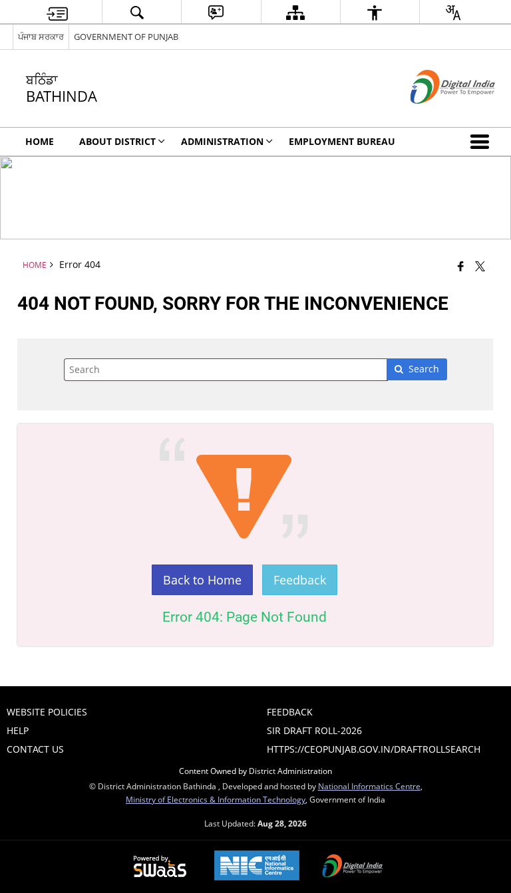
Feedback (299, 580)
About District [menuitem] (117, 141)
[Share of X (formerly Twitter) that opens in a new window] (480, 266)
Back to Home (202, 580)
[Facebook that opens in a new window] (460, 266)
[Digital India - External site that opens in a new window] (436, 114)
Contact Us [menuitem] (35, 749)
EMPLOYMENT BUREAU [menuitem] (342, 141)
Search (424, 368)
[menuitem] (57, 12)
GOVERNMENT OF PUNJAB (126, 37)
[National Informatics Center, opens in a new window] (256, 866)
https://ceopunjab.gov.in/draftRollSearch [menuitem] (373, 749)
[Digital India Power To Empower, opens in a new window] (352, 867)
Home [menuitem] (39, 141)
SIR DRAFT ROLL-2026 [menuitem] (314, 730)
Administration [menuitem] (222, 141)
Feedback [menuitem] (290, 711)
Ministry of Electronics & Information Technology (215, 799)
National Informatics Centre (369, 786)
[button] (482, 142)
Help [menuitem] (18, 730)
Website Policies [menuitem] (47, 711)
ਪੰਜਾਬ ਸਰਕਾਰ (41, 37)
